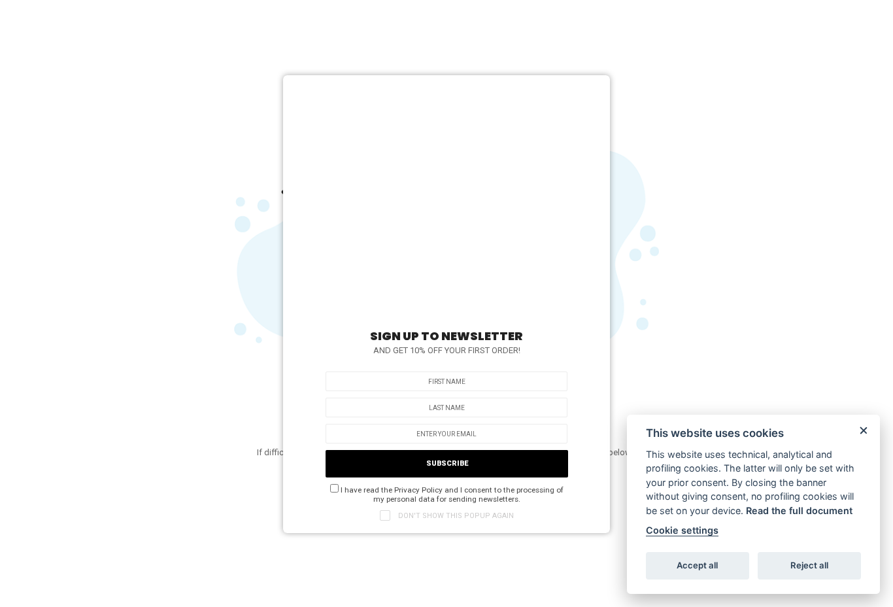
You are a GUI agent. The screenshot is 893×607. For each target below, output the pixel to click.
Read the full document (799, 510)
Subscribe (447, 463)
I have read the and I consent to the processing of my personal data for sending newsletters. (451, 494)
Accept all (697, 565)
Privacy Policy (418, 489)
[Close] (593, 88)
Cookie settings (682, 530)
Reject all (809, 565)
